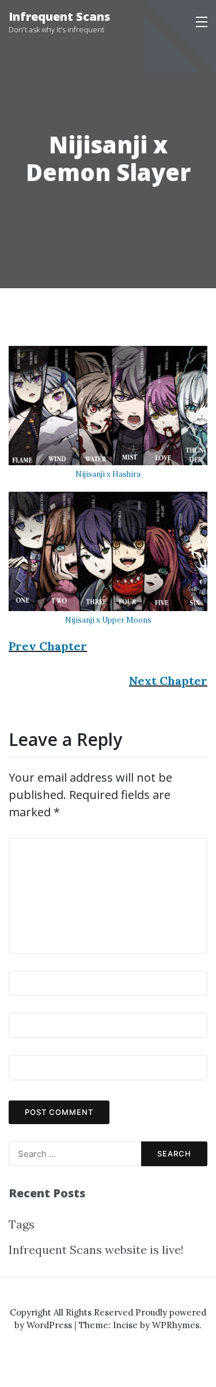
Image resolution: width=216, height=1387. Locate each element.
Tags (22, 1224)
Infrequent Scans (59, 16)
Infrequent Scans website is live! (96, 1249)
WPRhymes (175, 1325)
